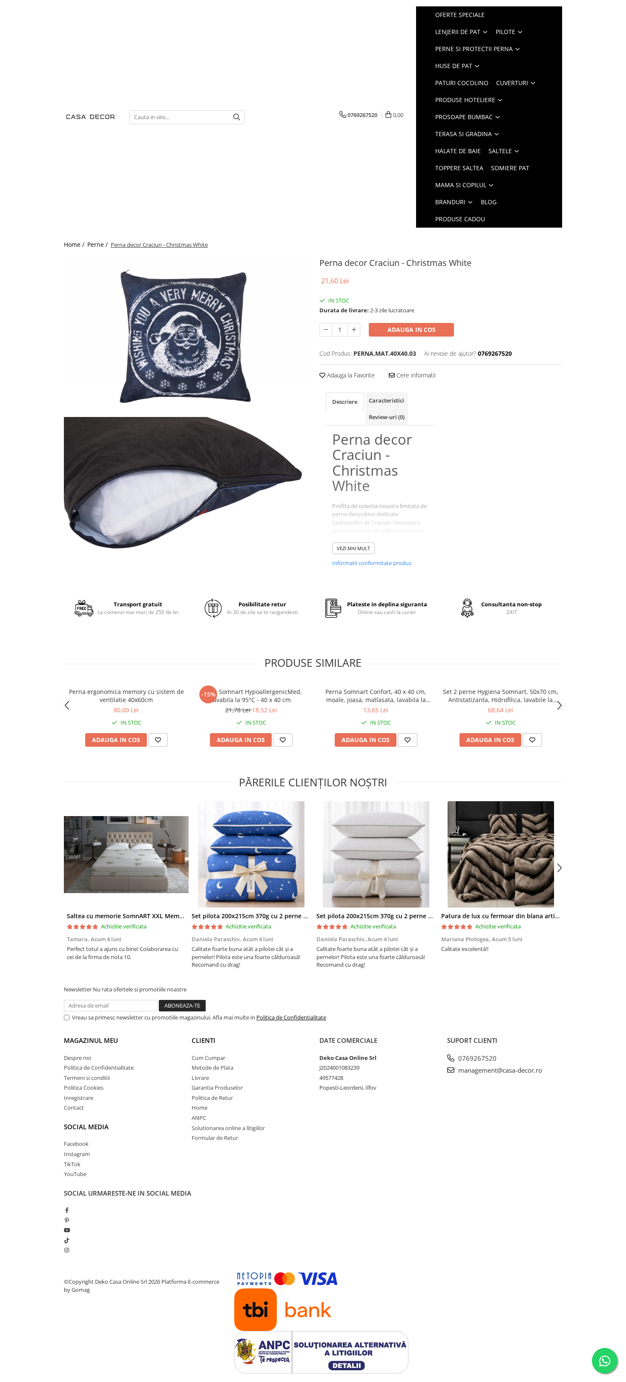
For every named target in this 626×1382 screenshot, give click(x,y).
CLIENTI (203, 1040)
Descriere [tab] (344, 401)
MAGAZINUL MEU (91, 1040)
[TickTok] (66, 1240)
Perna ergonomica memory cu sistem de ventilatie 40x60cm (126, 696)
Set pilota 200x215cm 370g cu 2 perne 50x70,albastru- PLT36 (280, 916)
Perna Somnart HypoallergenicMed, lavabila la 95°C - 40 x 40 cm (251, 696)
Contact (74, 1107)
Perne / (98, 244)
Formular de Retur (215, 1138)
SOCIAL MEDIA (86, 1126)
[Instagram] (66, 1250)
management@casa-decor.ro (499, 1070)
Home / (75, 244)
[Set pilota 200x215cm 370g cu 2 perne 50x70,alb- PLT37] (375, 854)
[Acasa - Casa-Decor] (90, 117)
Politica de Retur (212, 1098)
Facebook (76, 1144)
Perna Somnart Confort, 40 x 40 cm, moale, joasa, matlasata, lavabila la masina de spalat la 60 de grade (375, 696)
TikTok (72, 1164)
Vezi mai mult (353, 548)
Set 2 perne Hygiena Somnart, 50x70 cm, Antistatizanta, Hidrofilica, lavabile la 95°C (500, 696)
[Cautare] (236, 117)
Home (199, 1107)
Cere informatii (415, 375)
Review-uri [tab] (387, 417)
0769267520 (477, 1058)
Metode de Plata (212, 1067)
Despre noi (77, 1058)
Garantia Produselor (217, 1087)
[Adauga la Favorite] (158, 740)
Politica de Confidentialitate (291, 1017)
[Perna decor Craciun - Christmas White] (185, 336)
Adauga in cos (412, 330)
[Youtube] (66, 1230)
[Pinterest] (66, 1220)
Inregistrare (78, 1098)
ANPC (199, 1118)
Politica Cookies (83, 1087)
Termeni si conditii (87, 1078)
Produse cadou (460, 219)
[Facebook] (66, 1210)
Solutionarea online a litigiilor (228, 1128)
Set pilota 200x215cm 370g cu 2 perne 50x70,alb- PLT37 (396, 916)
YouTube (75, 1174)
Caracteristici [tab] (386, 400)
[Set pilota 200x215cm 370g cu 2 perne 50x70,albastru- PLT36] (251, 854)
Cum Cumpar (208, 1058)
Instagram (77, 1154)
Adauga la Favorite (350, 375)
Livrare (200, 1078)
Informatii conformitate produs (371, 563)
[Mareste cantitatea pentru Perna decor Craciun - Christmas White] (353, 330)
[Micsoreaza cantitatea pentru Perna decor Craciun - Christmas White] (325, 330)
